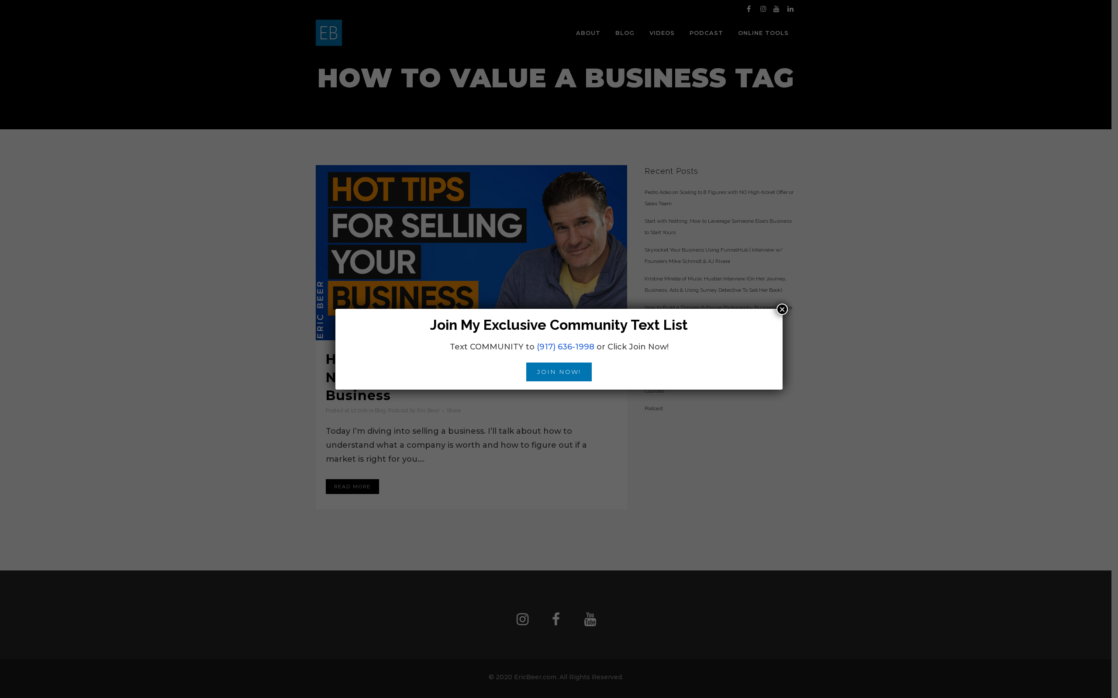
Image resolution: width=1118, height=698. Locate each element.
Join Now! (559, 372)
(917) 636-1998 (565, 347)
